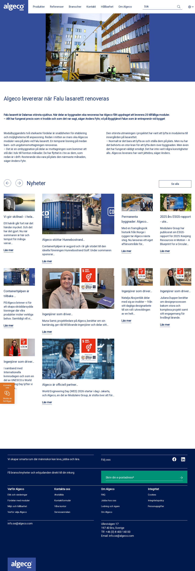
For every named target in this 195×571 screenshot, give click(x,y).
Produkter (39, 6)
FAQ (103, 494)
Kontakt (91, 6)
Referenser (57, 6)
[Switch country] (191, 7)
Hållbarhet (107, 6)
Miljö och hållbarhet (17, 506)
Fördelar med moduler (19, 500)
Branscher (75, 6)
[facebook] (174, 459)
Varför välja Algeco (17, 512)
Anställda (59, 494)
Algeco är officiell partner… (60, 384)
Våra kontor (60, 506)
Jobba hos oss (108, 500)
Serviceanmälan (62, 512)
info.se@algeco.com (20, 523)
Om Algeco (125, 6)
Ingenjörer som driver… (57, 314)
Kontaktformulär (62, 500)
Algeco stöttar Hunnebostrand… (63, 239)
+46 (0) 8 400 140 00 (118, 531)
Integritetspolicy (156, 500)
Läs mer (8, 250)
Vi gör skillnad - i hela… (19, 217)
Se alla (175, 183)
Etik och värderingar (17, 494)
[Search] (178, 7)
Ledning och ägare (110, 506)
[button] (8, 185)
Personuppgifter (156, 506)
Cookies (152, 494)
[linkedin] (183, 459)
